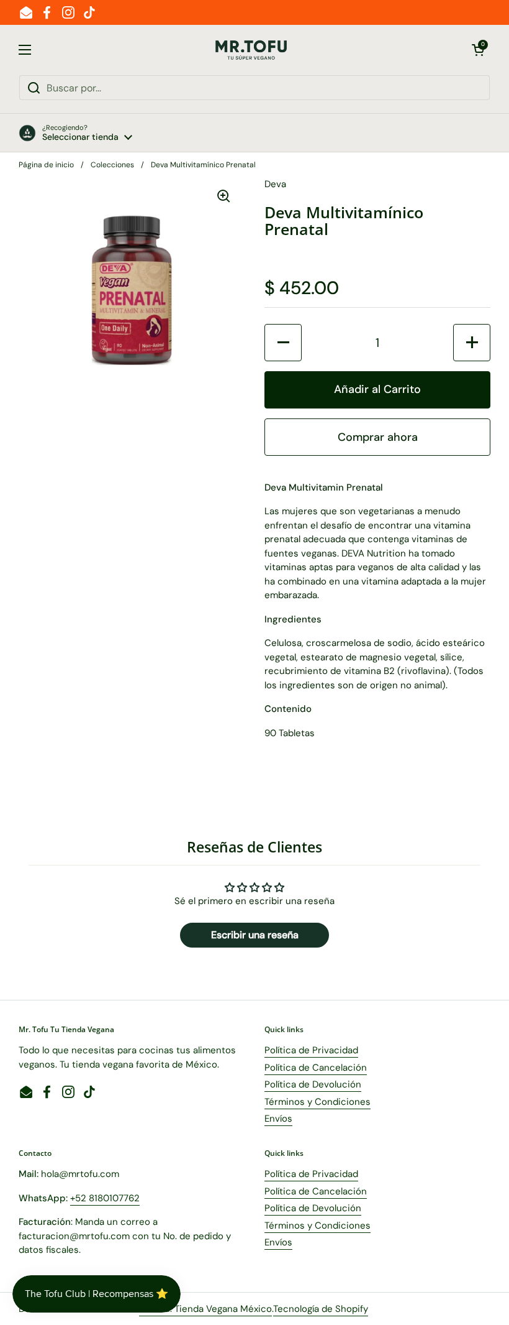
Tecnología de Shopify (320, 1309)
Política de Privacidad (311, 1050)
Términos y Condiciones (317, 1102)
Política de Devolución (312, 1084)
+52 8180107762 (105, 1198)
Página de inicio (46, 165)
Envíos (278, 1118)
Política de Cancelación (315, 1067)
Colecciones (112, 165)
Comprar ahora (378, 437)
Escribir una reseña (255, 934)
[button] (478, 49)
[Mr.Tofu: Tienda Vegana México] (251, 50)
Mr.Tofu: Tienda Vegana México (205, 1309)
